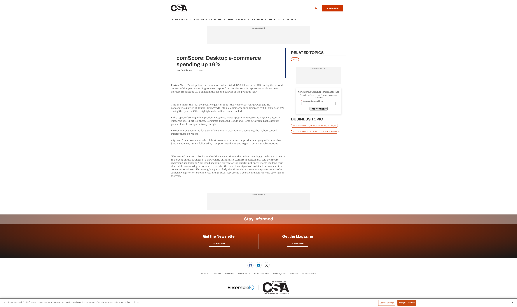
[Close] (513, 302)
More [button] (290, 19)
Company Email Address (312, 101)
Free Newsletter (318, 109)
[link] (250, 265)
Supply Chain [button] (235, 19)
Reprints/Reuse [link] (279, 274)
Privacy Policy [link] (244, 274)
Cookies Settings (309, 273)
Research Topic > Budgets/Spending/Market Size (314, 126)
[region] (258, 302)
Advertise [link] (229, 274)
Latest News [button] (178, 19)
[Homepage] (179, 8)
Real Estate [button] (275, 19)
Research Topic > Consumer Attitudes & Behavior (315, 132)
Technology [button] (197, 19)
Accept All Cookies (407, 303)
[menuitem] (180, 19)
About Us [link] (205, 274)
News (295, 59)
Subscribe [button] (219, 244)
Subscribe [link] (217, 274)
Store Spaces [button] (255, 19)
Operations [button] (216, 19)
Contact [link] (294, 274)
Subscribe (332, 8)
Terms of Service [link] (261, 274)
